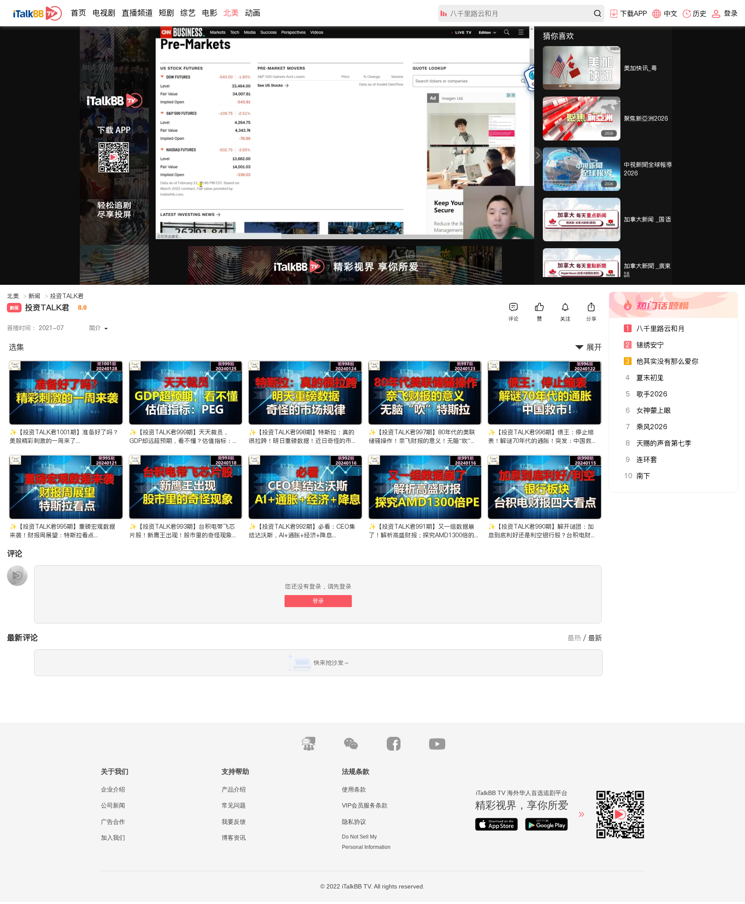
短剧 (166, 12)
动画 (252, 12)
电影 (209, 12)
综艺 (188, 12)
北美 (231, 12)
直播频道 (137, 12)
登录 (318, 601)
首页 (78, 12)
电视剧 (104, 12)
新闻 (38, 296)
